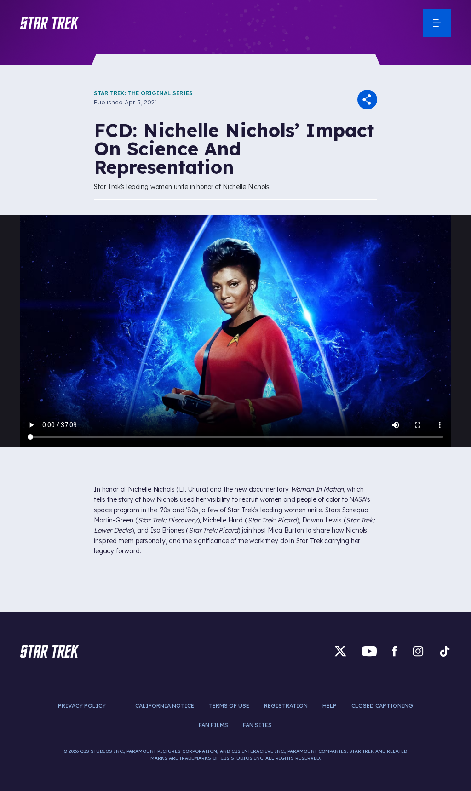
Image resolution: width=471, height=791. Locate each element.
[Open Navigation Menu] (437, 23)
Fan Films (213, 725)
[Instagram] (418, 651)
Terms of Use (229, 705)
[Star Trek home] (49, 651)
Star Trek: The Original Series (143, 93)
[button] (49, 23)
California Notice (164, 705)
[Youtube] (369, 651)
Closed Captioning (382, 705)
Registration (286, 705)
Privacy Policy (82, 705)
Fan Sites (257, 725)
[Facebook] (394, 651)
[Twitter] (340, 651)
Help (329, 705)
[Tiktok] (445, 651)
